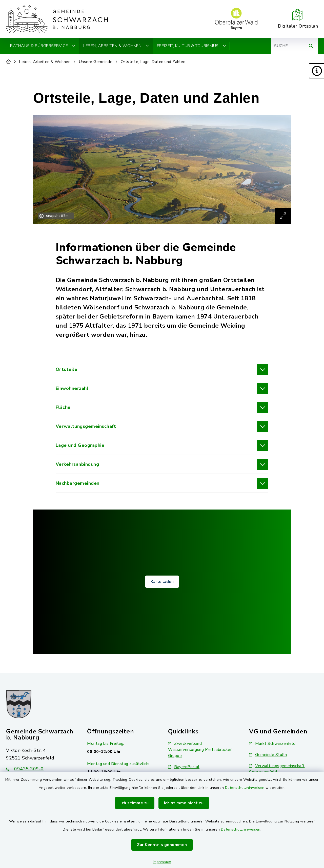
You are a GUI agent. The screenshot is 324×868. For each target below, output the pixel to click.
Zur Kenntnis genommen (162, 845)
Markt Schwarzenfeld (275, 743)
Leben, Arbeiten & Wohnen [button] (112, 46)
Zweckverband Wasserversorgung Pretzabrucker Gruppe (200, 749)
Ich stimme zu (134, 803)
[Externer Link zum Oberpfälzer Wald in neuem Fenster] (236, 19)
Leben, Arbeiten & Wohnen (44, 62)
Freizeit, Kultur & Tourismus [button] (188, 46)
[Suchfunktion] (311, 46)
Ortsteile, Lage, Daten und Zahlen (153, 62)
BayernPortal (186, 767)
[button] (316, 70)
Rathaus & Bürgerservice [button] (39, 46)
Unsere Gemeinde (96, 62)
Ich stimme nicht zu (184, 803)
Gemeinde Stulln (271, 754)
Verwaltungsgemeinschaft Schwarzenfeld (277, 769)
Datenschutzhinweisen (245, 787)
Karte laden (162, 581)
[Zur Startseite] (8, 62)
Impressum (162, 861)
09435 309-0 (29, 769)
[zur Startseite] (57, 19)
